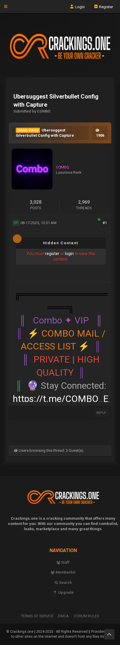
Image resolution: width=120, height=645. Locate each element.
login (69, 253)
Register (105, 6)
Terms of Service (37, 616)
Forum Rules (86, 616)
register (52, 253)
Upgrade (65, 592)
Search (65, 582)
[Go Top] (109, 634)
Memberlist (65, 572)
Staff (65, 562)
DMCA (63, 616)
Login (79, 6)
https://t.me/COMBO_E (61, 398)
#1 (105, 223)
